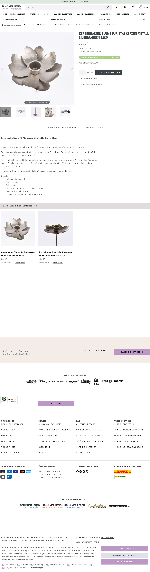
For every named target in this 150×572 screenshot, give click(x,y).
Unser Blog (56, 404)
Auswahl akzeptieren (124, 555)
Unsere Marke (7, 441)
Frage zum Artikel (72, 127)
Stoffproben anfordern (51, 441)
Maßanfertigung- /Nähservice (54, 430)
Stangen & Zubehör (57, 19)
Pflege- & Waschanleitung (90, 436)
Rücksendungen (84, 453)
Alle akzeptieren (124, 549)
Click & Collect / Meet (49, 424)
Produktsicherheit (95, 127)
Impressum (28, 560)
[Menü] (16, 397)
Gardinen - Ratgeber (132, 352)
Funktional (23, 568)
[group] (17, 228)
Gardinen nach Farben (63, 14)
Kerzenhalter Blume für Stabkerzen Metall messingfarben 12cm (55, 253)
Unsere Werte (7, 447)
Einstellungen (37, 568)
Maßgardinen (106, 14)
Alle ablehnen (124, 562)
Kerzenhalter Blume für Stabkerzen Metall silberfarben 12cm (18, 253)
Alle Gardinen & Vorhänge (14, 14)
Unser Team (6, 436)
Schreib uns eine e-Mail (95, 351)
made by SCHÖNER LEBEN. (39, 14)
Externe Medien (57, 565)
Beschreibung (52, 127)
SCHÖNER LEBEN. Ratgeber (89, 441)
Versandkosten (98, 84)
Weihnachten (28, 25)
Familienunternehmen (129, 436)
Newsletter (44, 453)
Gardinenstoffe (140, 14)
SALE (144, 19)
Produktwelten (104, 19)
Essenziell (10, 565)
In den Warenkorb (110, 72)
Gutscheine (44, 447)
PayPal (9, 568)
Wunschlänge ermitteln (89, 430)
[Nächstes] (72, 68)
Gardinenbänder (10, 19)
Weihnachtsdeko (44, 25)
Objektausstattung (48, 436)
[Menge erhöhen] (88, 72)
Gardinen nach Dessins (86, 14)
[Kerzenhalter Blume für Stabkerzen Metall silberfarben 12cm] (5, 112)
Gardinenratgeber (86, 447)
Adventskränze (59, 25)
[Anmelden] (117, 7)
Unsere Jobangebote (11, 453)
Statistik (24, 565)
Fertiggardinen (123, 14)
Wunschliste (90, 78)
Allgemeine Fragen (86, 424)
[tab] (52, 127)
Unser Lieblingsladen (12, 424)
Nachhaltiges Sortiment (130, 430)
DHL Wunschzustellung (81, 565)
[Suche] (108, 7)
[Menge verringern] (92, 72)
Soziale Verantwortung (130, 447)
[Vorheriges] (2, 68)
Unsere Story (7, 430)
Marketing (38, 565)
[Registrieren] (125, 7)
